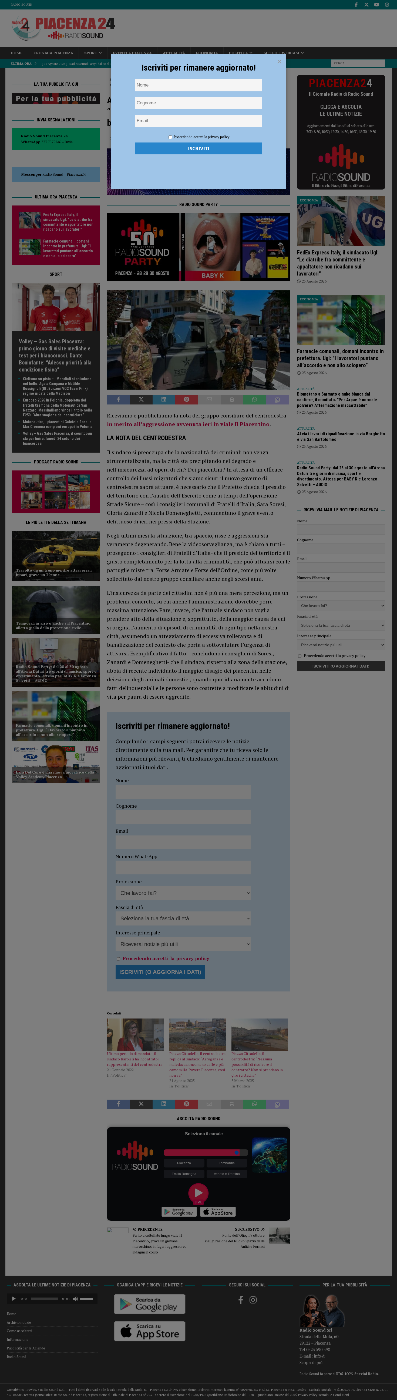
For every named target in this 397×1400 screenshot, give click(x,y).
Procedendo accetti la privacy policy (202, 136)
